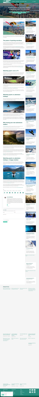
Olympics (11, 87)
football (10, 190)
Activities (13, 1)
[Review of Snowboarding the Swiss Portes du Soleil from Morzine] (31, 83)
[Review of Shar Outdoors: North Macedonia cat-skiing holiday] (7, 310)
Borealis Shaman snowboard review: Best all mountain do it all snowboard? (30, 139)
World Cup (19, 190)
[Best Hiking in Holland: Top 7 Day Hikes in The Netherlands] (31, 38)
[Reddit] (17, 193)
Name (4, 212)
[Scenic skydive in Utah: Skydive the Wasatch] (15, 360)
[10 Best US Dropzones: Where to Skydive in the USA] (31, 214)
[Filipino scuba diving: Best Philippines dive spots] (31, 258)
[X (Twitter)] (9, 193)
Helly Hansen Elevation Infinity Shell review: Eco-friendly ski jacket (31, 335)
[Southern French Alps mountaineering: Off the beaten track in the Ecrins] (7, 360)
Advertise (21, 390)
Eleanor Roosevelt (6, 126)
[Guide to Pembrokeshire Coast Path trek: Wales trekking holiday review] (31, 53)
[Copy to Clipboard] (4, 193)
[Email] (23, 193)
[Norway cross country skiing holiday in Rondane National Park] (31, 180)
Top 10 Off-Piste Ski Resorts (29, 248)
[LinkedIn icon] (7, 204)
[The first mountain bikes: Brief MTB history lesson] (31, 199)
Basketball (4, 190)
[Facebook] (7, 193)
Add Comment (4, 214)
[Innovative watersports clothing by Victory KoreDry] (31, 101)
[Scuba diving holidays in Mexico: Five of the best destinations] (15, 310)
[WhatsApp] (20, 193)
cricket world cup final (17, 46)
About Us (21, 391)
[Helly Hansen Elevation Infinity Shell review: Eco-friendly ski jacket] (32, 310)
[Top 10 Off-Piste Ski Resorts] (31, 244)
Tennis (16, 190)
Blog (21, 1)
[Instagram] (34, 390)
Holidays (23, 1)
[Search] (33, 1)
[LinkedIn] (15, 193)
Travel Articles (30, 29)
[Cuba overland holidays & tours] (23, 310)
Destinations (17, 1)
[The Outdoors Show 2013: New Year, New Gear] (32, 340)
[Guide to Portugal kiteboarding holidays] (31, 116)
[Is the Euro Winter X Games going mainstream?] (31, 149)
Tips (28, 29)
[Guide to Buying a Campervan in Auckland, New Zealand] (31, 23)
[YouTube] (30, 392)
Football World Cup (15, 87)
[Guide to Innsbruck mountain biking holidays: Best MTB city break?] (31, 67)
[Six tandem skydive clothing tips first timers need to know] (31, 273)
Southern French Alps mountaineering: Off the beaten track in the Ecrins (6, 385)
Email (15, 212)
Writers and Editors (22, 392)
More (25, 1)
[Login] (34, 1)
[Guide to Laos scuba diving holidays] (23, 360)
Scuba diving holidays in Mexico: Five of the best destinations (14, 335)
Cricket (8, 190)
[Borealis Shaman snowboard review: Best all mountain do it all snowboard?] (31, 133)
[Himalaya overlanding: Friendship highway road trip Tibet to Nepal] (31, 164)
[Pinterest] (12, 193)
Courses (13, 391)
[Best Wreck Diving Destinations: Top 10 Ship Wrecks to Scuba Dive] (31, 228)
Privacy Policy (21, 394)
